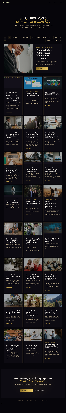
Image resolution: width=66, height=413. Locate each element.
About (49, 2)
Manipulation (58, 37)
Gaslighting (58, 40)
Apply (61, 2)
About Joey (29, 400)
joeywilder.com (21, 400)
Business (51, 37)
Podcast (35, 400)
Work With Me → (26, 390)
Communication (50, 40)
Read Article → (42, 68)
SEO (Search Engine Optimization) (39, 37)
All (9, 37)
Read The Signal (39, 390)
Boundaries (15, 37)
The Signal (54, 2)
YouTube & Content (25, 37)
